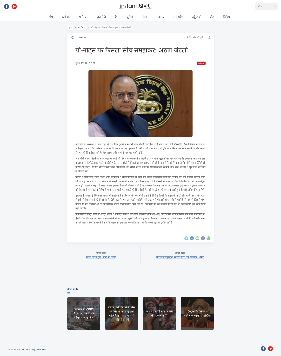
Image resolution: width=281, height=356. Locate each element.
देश (116, 17)
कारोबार (66, 17)
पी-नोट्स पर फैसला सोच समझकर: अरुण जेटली (131, 49)
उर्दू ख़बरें (196, 17)
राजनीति (101, 17)
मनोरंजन (83, 17)
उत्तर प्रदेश (178, 17)
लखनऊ (159, 17)
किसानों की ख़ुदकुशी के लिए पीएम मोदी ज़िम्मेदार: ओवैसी (180, 257)
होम (51, 17)
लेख (212, 17)
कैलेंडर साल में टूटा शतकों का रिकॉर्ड (101, 257)
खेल (144, 17)
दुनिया (130, 17)
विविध (226, 17)
